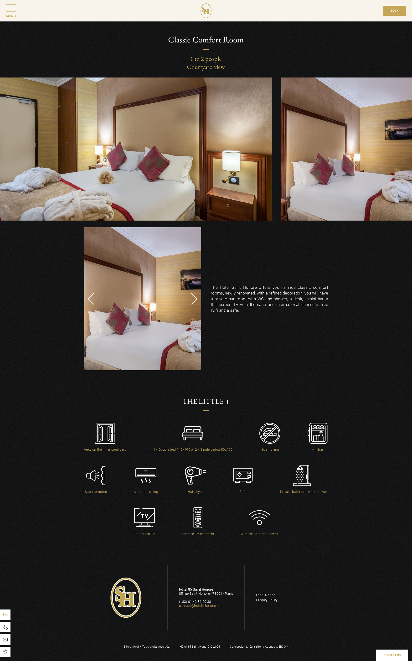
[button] (91, 299)
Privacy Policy (267, 600)
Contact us (392, 655)
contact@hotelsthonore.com (201, 606)
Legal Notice (265, 595)
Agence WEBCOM (276, 646)
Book (394, 10)
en (6, 614)
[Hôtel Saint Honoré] (5, 652)
